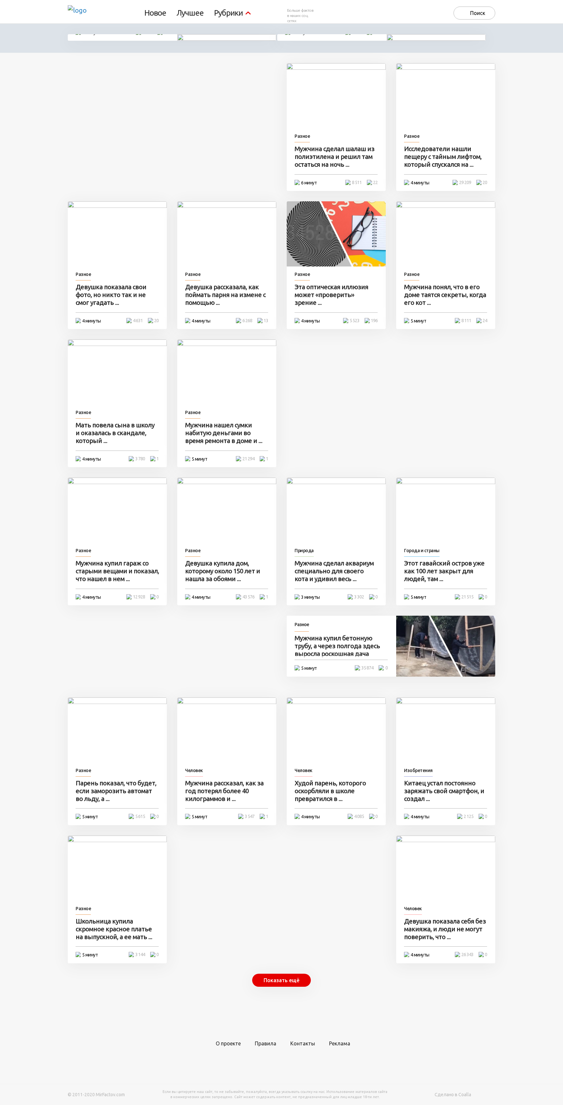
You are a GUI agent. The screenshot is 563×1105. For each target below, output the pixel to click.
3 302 (359, 596)
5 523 (354, 320)
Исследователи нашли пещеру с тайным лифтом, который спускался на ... (443, 156)
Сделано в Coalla (453, 1094)
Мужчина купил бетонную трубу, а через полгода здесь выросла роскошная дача (337, 645)
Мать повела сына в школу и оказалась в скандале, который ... (115, 432)
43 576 (248, 596)
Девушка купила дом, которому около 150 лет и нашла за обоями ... (222, 570)
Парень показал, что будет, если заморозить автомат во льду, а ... (116, 790)
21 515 (467, 596)
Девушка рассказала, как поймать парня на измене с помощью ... (225, 294)
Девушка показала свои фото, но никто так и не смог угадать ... (111, 294)
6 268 (247, 320)
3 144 (140, 954)
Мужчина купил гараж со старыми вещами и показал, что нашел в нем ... (117, 570)
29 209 (465, 182)
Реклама (339, 1043)
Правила (265, 1043)
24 (485, 320)
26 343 (467, 954)
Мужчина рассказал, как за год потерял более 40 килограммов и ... (224, 790)
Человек (194, 770)
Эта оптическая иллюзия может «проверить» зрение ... (331, 294)
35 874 (367, 667)
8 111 (466, 320)
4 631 (138, 320)
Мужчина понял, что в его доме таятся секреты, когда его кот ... (445, 294)
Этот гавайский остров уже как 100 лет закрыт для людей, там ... (444, 570)
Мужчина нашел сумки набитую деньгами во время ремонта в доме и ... (223, 432)
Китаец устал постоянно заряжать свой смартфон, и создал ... (444, 790)
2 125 (468, 816)
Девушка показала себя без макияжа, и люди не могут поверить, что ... (445, 928)
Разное (302, 136)
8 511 (357, 182)
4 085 (359, 816)
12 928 (139, 596)
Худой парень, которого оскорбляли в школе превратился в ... (330, 790)
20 (485, 182)
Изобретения (418, 770)
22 (375, 182)
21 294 (248, 458)
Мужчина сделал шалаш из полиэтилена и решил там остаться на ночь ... (334, 156)
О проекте (228, 1043)
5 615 (140, 816)
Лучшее (190, 13)
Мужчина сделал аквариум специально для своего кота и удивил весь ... (334, 570)
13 (266, 320)
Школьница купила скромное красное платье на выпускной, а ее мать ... (114, 928)
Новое (155, 13)
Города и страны (422, 550)
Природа (304, 550)
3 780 (140, 458)
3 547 (249, 816)
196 (374, 320)
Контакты (302, 1043)
